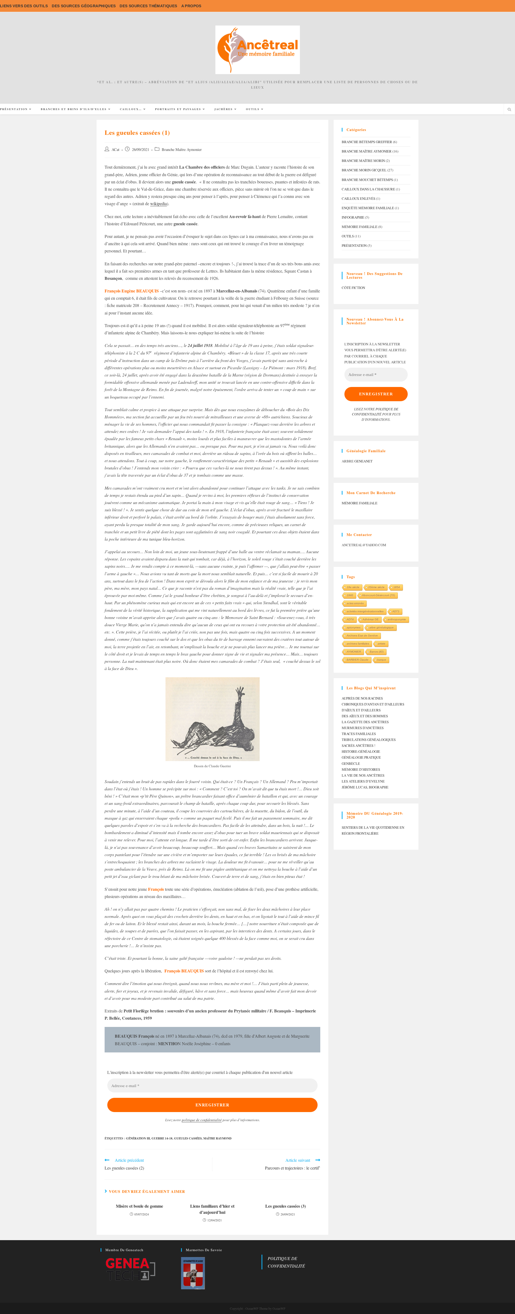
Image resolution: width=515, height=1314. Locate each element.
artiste (381, 643)
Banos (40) (377, 651)
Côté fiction (353, 287)
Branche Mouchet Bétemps (367, 179)
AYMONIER (354, 651)
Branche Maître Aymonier (182, 149)
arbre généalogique (381, 627)
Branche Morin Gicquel (364, 170)
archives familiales (358, 643)
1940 (350, 595)
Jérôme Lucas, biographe (365, 787)
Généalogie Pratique (361, 757)
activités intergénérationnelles (365, 611)
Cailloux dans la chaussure (368, 189)
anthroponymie (397, 619)
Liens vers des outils (24, 6)
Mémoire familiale (359, 226)
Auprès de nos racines (362, 698)
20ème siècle (376, 587)
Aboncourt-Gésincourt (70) (378, 595)
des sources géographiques (84, 6)
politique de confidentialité (202, 1119)
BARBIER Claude (358, 659)
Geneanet (363, 461)
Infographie (353, 217)
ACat (115, 149)
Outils (348, 236)
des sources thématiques (148, 6)
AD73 (395, 611)
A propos (191, 6)
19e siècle (353, 587)
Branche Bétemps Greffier (367, 141)
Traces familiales (359, 733)
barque (381, 659)
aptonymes (353, 627)
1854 (396, 587)
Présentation (354, 245)
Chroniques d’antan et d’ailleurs (373, 704)
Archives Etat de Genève (362, 635)
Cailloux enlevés (358, 198)
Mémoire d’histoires (361, 769)
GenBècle (351, 763)
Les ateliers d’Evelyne (363, 781)
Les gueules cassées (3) (285, 1206)
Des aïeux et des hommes (365, 716)
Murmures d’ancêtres (363, 727)
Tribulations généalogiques (369, 739)
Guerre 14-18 (162, 1138)
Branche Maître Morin (363, 160)
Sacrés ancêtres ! (358, 745)
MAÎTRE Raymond (217, 1138)
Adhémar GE (371, 619)
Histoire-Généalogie (361, 751)
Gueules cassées (188, 1138)
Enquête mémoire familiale (368, 207)
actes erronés (355, 603)
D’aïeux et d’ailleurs (361, 710)
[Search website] (509, 109)
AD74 (350, 619)
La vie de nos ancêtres (363, 775)
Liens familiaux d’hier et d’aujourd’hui (212, 1209)
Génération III (138, 1138)
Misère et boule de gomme (139, 1206)
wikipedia (158, 203)
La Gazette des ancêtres (365, 721)
